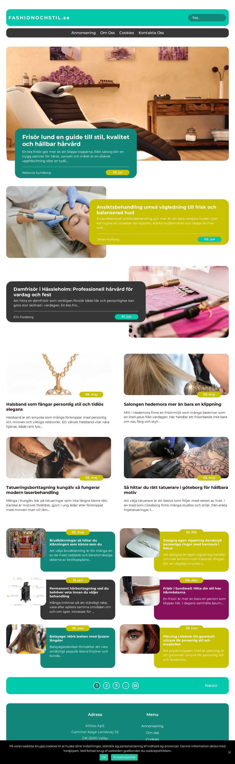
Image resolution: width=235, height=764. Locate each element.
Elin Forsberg (24, 317)
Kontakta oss (151, 33)
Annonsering (83, 33)
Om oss (107, 33)
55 (135, 685)
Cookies (126, 33)
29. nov (191, 628)
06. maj (91, 394)
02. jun (209, 239)
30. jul (117, 172)
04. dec (191, 580)
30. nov (78, 628)
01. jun (126, 316)
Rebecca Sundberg (36, 172)
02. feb (191, 532)
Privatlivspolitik (124, 757)
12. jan (78, 580)
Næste (211, 685)
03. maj (209, 394)
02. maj (209, 478)
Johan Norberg (108, 239)
